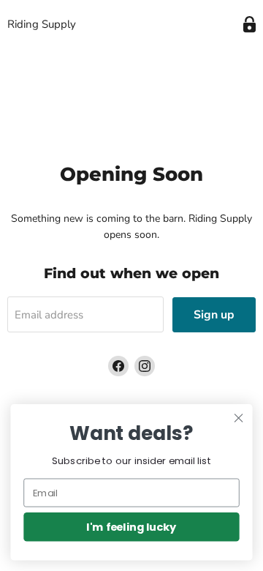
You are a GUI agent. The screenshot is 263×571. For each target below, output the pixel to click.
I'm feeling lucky (131, 526)
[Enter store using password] (249, 24)
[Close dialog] (238, 418)
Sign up (214, 315)
